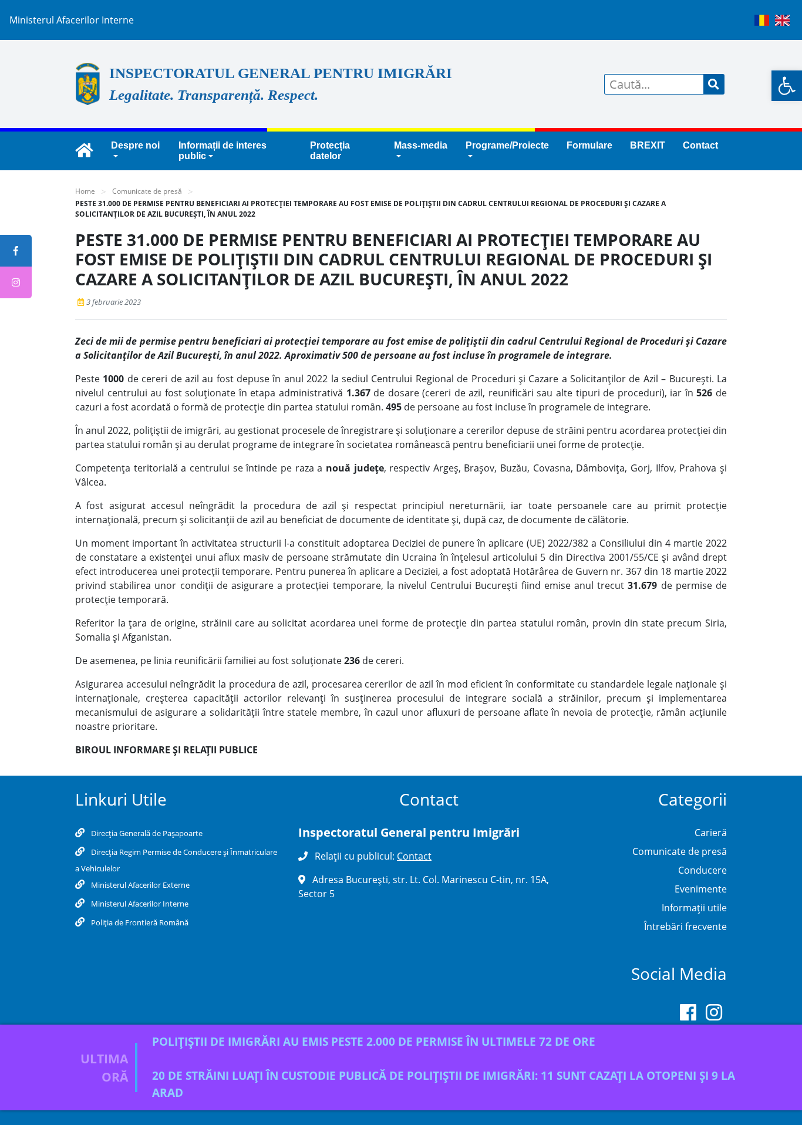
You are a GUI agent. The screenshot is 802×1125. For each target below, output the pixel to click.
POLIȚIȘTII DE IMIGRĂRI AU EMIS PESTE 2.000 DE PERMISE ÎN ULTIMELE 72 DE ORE (373, 1041)
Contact (700, 145)
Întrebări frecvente (685, 926)
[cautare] (714, 84)
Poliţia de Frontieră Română (138, 922)
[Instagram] (714, 1014)
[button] (786, 85)
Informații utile (694, 907)
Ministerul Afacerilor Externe (139, 885)
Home (85, 191)
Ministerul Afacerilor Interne (138, 903)
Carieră (711, 832)
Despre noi (135, 145)
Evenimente (701, 889)
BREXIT (647, 145)
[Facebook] (688, 1014)
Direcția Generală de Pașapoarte (146, 833)
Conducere (702, 870)
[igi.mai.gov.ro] (84, 150)
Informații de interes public (222, 150)
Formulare (589, 145)
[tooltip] (16, 251)
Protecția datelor (330, 150)
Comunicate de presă (147, 191)
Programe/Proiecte (507, 145)
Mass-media (420, 145)
